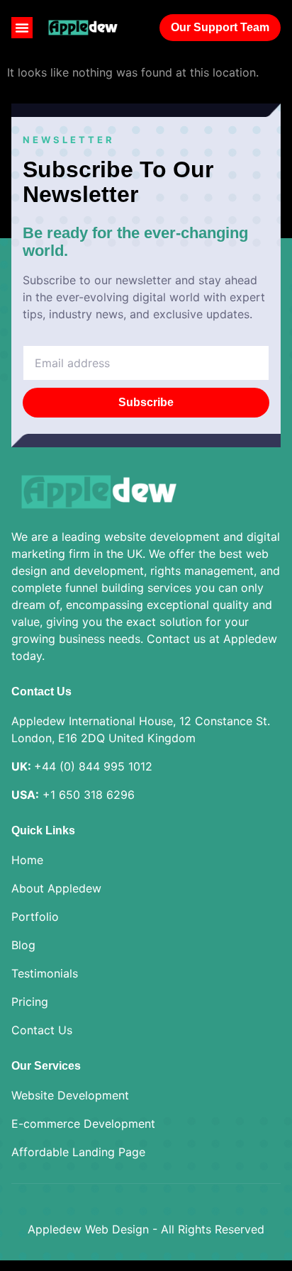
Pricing (29, 1002)
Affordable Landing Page (78, 1152)
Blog (23, 945)
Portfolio (35, 916)
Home (27, 860)
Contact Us (41, 1030)
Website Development (70, 1095)
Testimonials (44, 973)
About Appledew (56, 888)
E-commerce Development (83, 1123)
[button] (22, 27)
